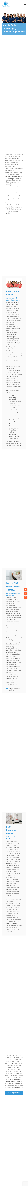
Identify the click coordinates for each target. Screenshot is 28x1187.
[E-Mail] (25, 593)
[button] (14, 689)
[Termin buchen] (25, 597)
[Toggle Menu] (25, 4)
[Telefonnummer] (25, 589)
